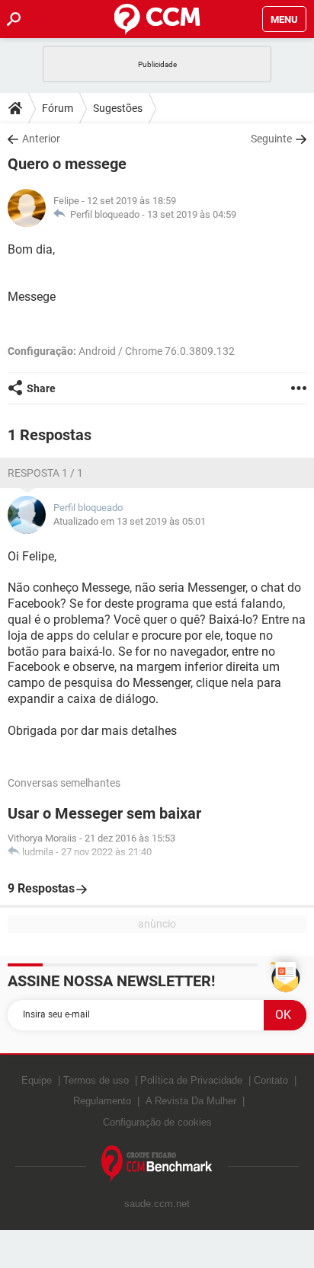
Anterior (41, 139)
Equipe (36, 1080)
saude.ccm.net (157, 1203)
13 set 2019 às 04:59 (191, 214)
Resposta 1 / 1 (45, 473)
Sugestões (118, 108)
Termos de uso (96, 1080)
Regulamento (102, 1101)
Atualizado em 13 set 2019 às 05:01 (129, 521)
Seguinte (271, 139)
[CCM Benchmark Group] (157, 1164)
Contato (271, 1080)
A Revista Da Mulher (191, 1101)
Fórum (57, 108)
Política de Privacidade (191, 1080)
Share (41, 388)
